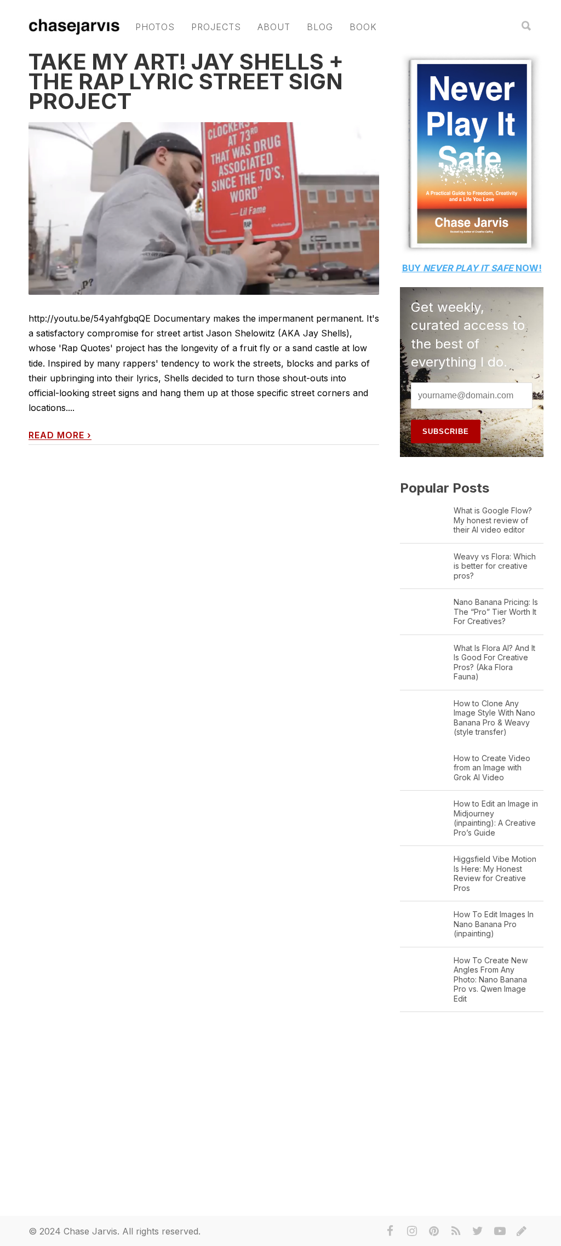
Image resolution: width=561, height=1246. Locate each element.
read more (59, 435)
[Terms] (522, 1231)
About (273, 26)
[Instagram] (412, 1231)
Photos (155, 26)
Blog (320, 26)
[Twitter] (478, 1231)
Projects (216, 26)
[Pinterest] (434, 1231)
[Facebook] (390, 1231)
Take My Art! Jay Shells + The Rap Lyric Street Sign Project (186, 81)
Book (363, 26)
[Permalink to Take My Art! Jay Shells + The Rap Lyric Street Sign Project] (203, 208)
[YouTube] (500, 1231)
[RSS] (456, 1231)
